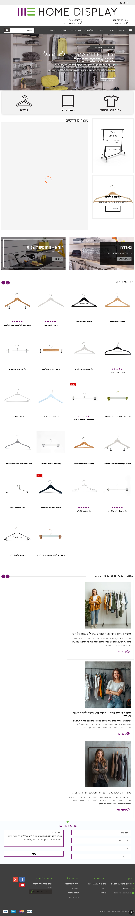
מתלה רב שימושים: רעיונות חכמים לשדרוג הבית (102, 792)
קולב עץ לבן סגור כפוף (51, 325)
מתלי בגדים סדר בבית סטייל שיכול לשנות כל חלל (101, 634)
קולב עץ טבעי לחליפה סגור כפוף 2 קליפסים (17, 325)
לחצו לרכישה (113, 149)
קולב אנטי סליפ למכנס (17, 508)
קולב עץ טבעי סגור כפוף (117, 321)
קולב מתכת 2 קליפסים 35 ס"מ (117, 511)
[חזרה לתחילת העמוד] (131, 912)
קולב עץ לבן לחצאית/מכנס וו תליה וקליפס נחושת (51, 555)
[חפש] (7, 30)
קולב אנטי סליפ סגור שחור (17, 555)
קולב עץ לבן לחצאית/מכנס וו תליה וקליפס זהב (117, 416)
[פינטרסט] (121, 3)
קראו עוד (122, 651)
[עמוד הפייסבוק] (127, 3)
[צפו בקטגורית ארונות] (108, 81)
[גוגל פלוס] (124, 3)
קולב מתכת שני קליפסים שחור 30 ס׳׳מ (44, 224)
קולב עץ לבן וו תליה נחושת (50, 416)
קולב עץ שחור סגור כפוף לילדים (51, 508)
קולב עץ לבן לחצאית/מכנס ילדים (50, 463)
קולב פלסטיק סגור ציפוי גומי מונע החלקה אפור (17, 463)
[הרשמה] (31, 891)
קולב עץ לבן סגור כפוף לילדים (84, 369)
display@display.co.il (122, 893)
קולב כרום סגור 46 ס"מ (84, 511)
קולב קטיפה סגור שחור (117, 372)
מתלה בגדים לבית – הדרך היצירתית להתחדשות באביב (102, 714)
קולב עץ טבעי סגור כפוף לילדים (84, 463)
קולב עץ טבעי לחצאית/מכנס (51, 369)
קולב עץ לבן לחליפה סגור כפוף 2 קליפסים (117, 463)
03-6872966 (126, 888)
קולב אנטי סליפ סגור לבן (17, 416)
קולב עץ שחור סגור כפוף (84, 321)
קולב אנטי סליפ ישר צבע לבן (17, 369)
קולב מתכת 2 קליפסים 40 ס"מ (84, 419)
